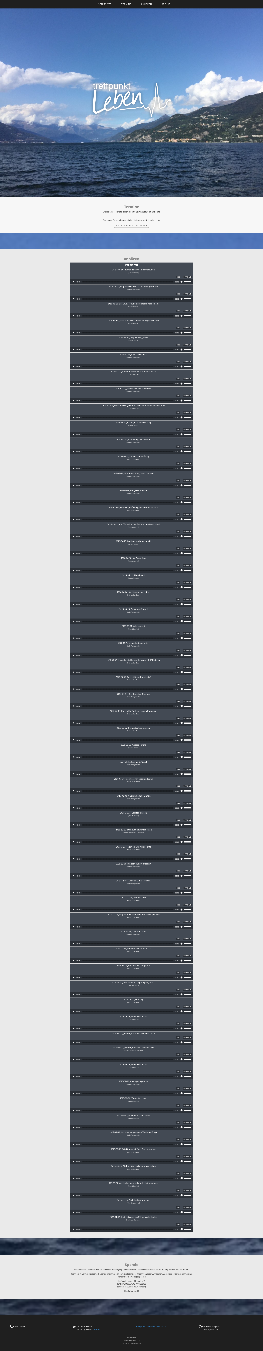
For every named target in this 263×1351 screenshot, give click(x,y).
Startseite (104, 4)
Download (187, 277)
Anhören (146, 4)
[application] (131, 282)
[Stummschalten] (182, 281)
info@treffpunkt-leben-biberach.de (151, 1326)
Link (178, 277)
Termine (126, 4)
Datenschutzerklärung (131, 1340)
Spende (166, 4)
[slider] (188, 281)
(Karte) (97, 1329)
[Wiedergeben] (73, 281)
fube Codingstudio (136, 1343)
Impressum (131, 1337)
